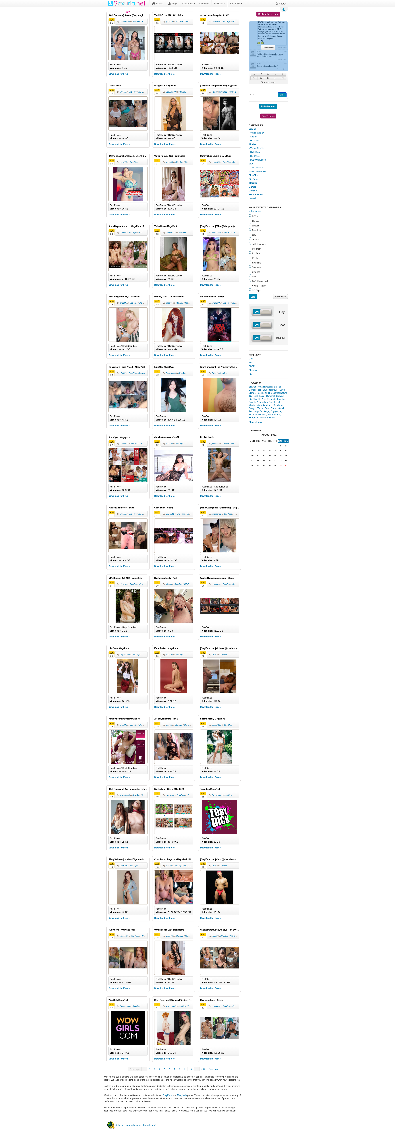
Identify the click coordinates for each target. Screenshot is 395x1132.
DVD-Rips (236, 162)
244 (203, 1069)
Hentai (252, 198)
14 (275, 455)
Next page (214, 1069)
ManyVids (182, 1095)
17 (252, 460)
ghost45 (169, 21)
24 (252, 465)
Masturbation (255, 405)
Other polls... (255, 210)
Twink (214, 91)
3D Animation (256, 194)
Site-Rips (136, 21)
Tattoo (260, 408)
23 (286, 460)
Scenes (141, 373)
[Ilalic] (261, 74)
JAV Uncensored (258, 171)
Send (282, 95)
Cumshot (270, 395)
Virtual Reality (257, 132)
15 (280, 455)
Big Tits (277, 386)
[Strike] (275, 74)
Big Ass (261, 398)
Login (174, 3)
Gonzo (252, 389)
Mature (280, 405)
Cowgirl (252, 408)
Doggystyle (275, 411)
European (253, 417)
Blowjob (252, 386)
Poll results (280, 296)
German (264, 417)
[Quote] (282, 78)
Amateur (267, 405)
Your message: (268, 82)
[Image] (261, 78)
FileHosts (218, 3)
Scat (251, 362)
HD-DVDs (255, 155)
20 (270, 460)
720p (256, 411)
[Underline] (268, 74)
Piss (251, 373)
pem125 (123, 162)
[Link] (254, 78)
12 (264, 455)
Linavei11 (216, 21)
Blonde (252, 392)
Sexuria (159, 3)
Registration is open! (268, 14)
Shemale (253, 370)
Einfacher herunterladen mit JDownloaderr (135, 1124)
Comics (253, 190)
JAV (251, 163)
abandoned (125, 21)
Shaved (280, 395)
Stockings (264, 411)
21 (275, 460)
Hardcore (267, 386)
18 (258, 460)
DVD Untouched (258, 159)
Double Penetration (258, 402)
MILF (274, 389)
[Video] (268, 78)
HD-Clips (179, 21)
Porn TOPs (235, 3)
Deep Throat (271, 408)
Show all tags (255, 422)
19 (264, 460)
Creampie (271, 398)
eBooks (253, 182)
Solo (264, 414)
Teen (259, 389)
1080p (282, 389)
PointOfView (255, 414)
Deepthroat (274, 402)
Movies (252, 144)
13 (270, 455)
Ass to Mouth (274, 414)
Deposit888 (171, 91)
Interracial (262, 392)
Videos (252, 128)
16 (286, 455)
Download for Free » (119, 73)
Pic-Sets (232, 91)
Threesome (273, 392)
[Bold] (254, 74)
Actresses (204, 3)
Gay (251, 358)
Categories (188, 3)
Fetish (272, 417)
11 (258, 455)
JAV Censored (257, 167)
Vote (253, 296)
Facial (262, 395)
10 (190, 1069)
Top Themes (268, 116)
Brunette (267, 389)
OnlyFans (167, 1095)
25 (258, 465)
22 (280, 460)
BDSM (252, 366)
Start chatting (268, 47)
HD (274, 405)
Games (252, 186)
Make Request (268, 106)
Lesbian (281, 398)
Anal (260, 386)
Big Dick (253, 398)
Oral (256, 395)
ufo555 (123, 91)
